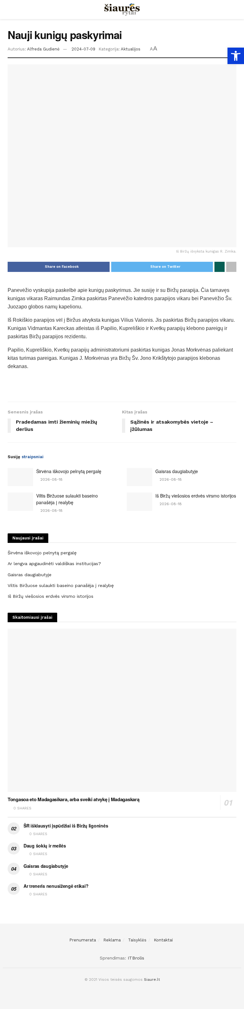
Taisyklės (137, 940)
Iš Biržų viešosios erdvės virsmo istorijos (195, 495)
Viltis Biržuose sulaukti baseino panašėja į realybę (67, 498)
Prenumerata (82, 940)
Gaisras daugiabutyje (176, 471)
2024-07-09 (83, 49)
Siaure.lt (152, 979)
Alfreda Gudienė (43, 49)
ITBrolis (136, 957)
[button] (235, 56)
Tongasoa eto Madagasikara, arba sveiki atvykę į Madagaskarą (73, 799)
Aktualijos (130, 49)
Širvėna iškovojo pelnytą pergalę (68, 471)
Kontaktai (163, 940)
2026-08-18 (51, 479)
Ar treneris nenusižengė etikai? (56, 886)
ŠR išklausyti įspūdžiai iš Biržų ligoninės (66, 825)
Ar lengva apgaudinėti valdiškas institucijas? (54, 563)
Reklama (112, 940)
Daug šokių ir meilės (45, 845)
